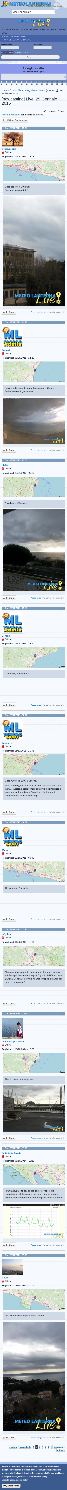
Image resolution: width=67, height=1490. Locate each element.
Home (4, 90)
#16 (63, 715)
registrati (15, 114)
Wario (5, 850)
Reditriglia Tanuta (11, 1153)
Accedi (5, 114)
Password (38, 44)
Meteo (21, 90)
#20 (63, 1148)
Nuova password (21, 52)
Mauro (5, 1277)
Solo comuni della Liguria (34, 71)
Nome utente (7, 44)
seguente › (59, 1446)
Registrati (7, 52)
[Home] (33, 5)
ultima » (61, 1449)
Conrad (6, 350)
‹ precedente (25, 1446)
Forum (13, 90)
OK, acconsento (11, 1486)
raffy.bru (6, 934)
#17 (63, 823)
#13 (63, 323)
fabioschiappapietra (13, 1041)
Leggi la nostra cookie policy (15, 1480)
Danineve (7, 743)
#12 (63, 128)
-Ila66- (5, 465)
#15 (63, 608)
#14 (63, 461)
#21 (63, 1255)
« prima (13, 1446)
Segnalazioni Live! (35, 90)
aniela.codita (9, 149)
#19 (63, 1014)
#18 (63, 930)
